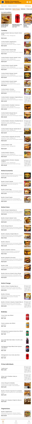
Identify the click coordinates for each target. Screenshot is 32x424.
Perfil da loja (28, 6)
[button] (3, 422)
